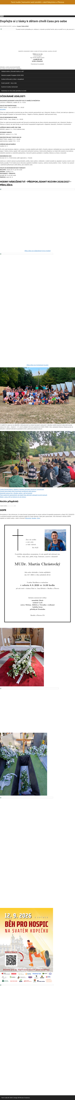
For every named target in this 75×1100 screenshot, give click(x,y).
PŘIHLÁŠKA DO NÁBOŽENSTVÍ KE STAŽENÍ (37, 251)
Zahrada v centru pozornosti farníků (10, 67)
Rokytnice (28, 518)
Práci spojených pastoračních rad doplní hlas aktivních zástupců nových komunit (23, 495)
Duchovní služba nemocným (9, 87)
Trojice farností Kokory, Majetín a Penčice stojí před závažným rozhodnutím (22, 489)
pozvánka (3, 109)
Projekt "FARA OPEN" (23, 26)
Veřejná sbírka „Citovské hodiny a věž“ (12, 71)
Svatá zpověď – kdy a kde (9, 83)
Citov (38, 518)
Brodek (34, 518)
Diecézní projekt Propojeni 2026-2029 (12, 75)
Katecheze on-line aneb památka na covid (13, 90)
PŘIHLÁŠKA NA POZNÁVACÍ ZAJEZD (37, 365)
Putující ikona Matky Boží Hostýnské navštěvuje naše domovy (18, 491)
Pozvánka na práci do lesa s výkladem (10, 68)
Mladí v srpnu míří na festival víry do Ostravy (13, 497)
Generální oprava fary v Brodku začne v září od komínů (16, 493)
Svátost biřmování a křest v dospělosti (12, 79)
